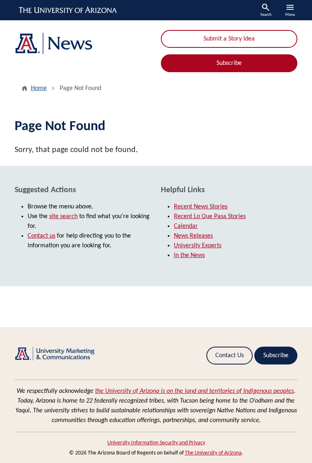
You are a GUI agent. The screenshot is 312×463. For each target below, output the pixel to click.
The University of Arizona (213, 453)
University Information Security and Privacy (156, 443)
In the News (189, 255)
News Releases (193, 236)
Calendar (186, 226)
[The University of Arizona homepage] (68, 10)
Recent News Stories (201, 207)
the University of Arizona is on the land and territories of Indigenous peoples (194, 391)
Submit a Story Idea (229, 39)
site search (63, 216)
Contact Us (229, 355)
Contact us (41, 236)
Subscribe (229, 63)
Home (39, 88)
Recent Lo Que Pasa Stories (210, 216)
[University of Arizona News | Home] (83, 43)
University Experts (197, 245)
